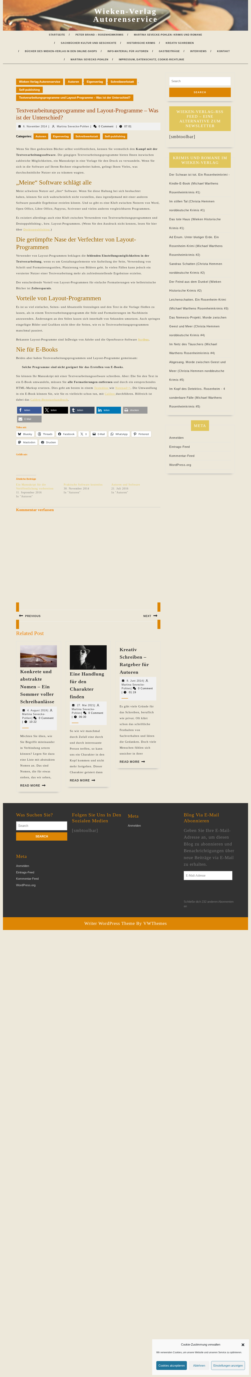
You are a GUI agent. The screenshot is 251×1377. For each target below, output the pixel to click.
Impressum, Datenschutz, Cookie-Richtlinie (151, 59)
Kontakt (223, 51)
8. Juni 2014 (135, 680)
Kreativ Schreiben (180, 43)
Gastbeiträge (169, 51)
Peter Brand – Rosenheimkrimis (99, 34)
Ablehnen (199, 1365)
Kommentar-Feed (182, 455)
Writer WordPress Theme (109, 923)
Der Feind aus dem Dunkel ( (189, 281)
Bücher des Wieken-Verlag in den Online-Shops (61, 51)
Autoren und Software (125, 484)
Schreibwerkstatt (122, 81)
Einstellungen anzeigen (228, 1365)
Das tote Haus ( (180, 219)
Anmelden (176, 437)
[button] (243, 1345)
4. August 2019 (37, 710)
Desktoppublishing (36, 229)
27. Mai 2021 (85, 705)
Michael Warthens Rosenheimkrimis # (198, 308)
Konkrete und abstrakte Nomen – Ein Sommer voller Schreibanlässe (37, 686)
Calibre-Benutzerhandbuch (49, 399)
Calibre (110, 393)
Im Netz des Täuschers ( (187, 344)
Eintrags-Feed (179, 446)
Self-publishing (29, 89)
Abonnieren (199, 892)
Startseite (57, 34)
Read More (30, 785)
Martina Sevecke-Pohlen (89, 59)
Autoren (73, 81)
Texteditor (101, 387)
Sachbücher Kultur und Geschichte (88, 43)
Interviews (198, 51)
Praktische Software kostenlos (83, 484)
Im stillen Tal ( (179, 201)
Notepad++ (123, 387)
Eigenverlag (95, 81)
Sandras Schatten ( (183, 263)
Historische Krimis (141, 43)
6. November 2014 (35, 126)
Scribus (143, 339)
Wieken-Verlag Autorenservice (125, 15)
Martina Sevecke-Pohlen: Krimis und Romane (168, 34)
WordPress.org (180, 464)
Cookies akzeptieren (171, 1365)
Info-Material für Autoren (127, 51)
